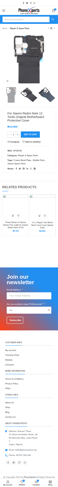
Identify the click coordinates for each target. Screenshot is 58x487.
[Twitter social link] (27, 3)
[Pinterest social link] (24, 169)
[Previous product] (48, 28)
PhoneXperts (30, 477)
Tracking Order (12, 355)
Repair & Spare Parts (19, 28)
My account (10, 350)
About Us (9, 402)
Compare (9, 364)
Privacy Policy (11, 383)
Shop (7, 407)
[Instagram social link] (31, 3)
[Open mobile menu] (4, 10)
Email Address (14, 289)
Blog (7, 412)
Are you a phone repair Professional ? (25, 304)
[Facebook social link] (23, 3)
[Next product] (54, 28)
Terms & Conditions (14, 379)
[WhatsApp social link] (34, 3)
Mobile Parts (39, 160)
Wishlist (8, 360)
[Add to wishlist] (18, 215)
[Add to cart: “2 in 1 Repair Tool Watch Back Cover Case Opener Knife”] (39, 215)
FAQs (7, 388)
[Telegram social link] (35, 169)
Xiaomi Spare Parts (16, 163)
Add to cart (30, 134)
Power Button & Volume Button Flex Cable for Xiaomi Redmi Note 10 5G (15, 225)
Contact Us (10, 417)
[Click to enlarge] (7, 81)
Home (5, 28)
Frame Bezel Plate (22, 160)
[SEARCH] (53, 19)
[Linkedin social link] (27, 169)
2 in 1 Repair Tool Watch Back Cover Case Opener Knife (42, 225)
